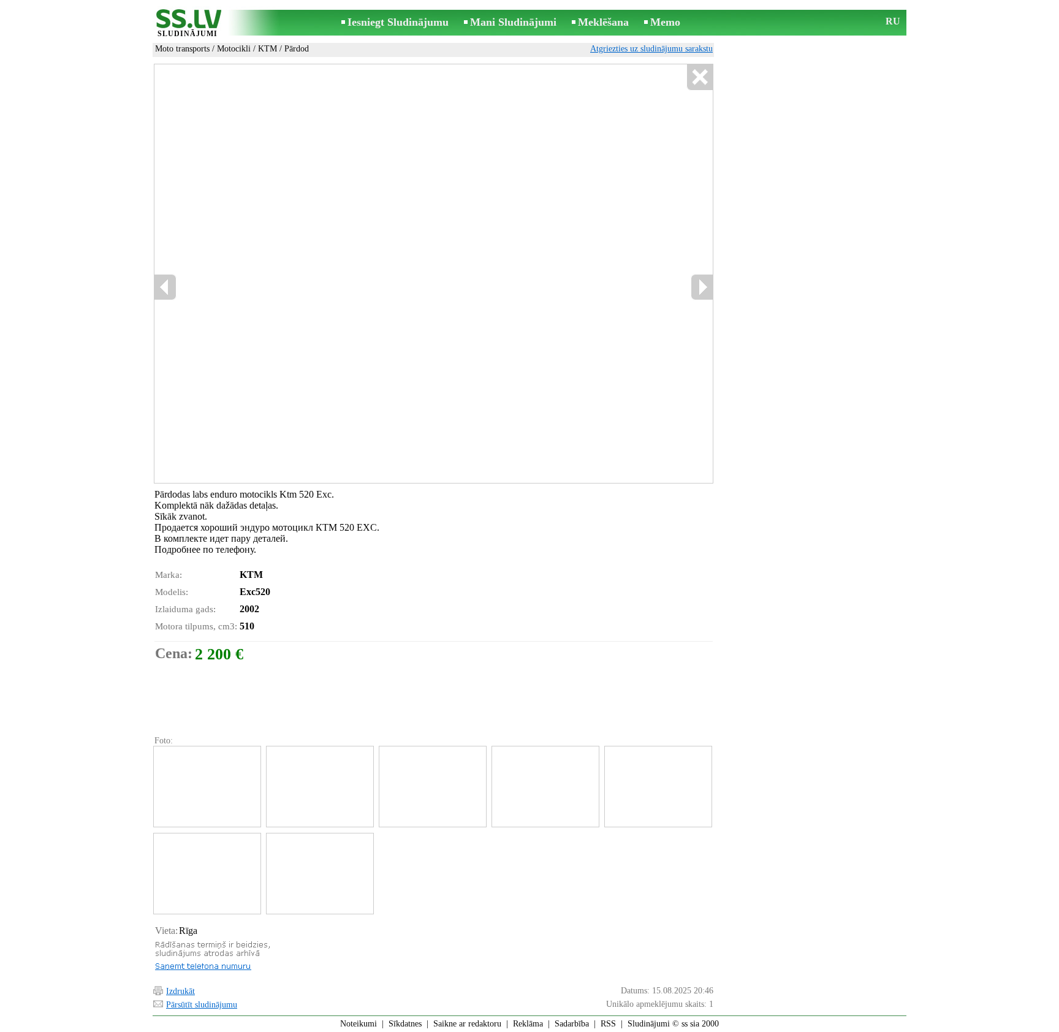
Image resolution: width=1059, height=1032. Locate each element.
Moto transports (182, 48)
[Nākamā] (702, 287)
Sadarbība (572, 1023)
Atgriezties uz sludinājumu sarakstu (651, 48)
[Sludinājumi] (187, 23)
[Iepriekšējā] (165, 287)
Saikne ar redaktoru (467, 1023)
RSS (608, 1023)
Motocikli (234, 48)
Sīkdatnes (405, 1023)
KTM (267, 48)
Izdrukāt (180, 991)
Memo (665, 22)
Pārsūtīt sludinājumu (201, 1004)
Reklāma (528, 1023)
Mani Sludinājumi (513, 22)
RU (893, 21)
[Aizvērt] (699, 77)
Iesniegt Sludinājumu (398, 22)
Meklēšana (603, 22)
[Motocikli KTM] (206, 786)
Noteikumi (358, 1023)
